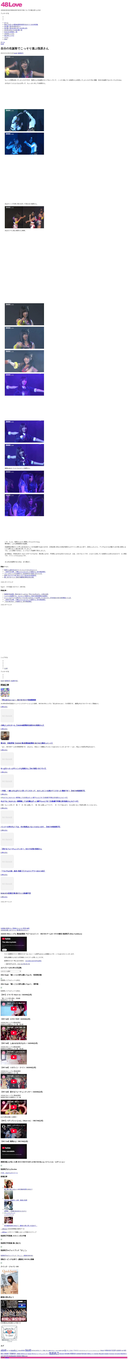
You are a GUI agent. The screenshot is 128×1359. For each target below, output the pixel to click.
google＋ (14, 1350)
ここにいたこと (9, 1214)
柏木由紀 (84, 1353)
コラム (6, 37)
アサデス (76, 1350)
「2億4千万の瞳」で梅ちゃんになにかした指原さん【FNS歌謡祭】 (25, 571)
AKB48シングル (9, 33)
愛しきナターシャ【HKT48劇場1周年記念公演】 (19, 577)
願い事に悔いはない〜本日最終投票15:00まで (18, 1189)
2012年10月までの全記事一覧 (13, 30)
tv (65, 1350)
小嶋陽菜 (18, 1353)
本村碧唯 (67, 1353)
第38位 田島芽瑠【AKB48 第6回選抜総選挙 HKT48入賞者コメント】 (27, 743)
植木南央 (96, 1353)
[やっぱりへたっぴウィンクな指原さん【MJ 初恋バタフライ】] (7, 765)
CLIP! (6, 668)
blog (7, 1350)
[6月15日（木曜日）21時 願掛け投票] (8, 1198)
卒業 (122, 1350)
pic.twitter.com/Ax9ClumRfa (33, 961)
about (5, 39)
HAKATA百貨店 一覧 (10, 32)
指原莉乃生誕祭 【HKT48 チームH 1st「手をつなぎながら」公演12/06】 (26, 594)
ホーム (6, 22)
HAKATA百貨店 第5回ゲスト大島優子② (16, 893)
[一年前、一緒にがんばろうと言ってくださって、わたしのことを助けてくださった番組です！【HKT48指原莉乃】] (7, 787)
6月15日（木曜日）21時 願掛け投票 (15, 1200)
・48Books (4, 1229)
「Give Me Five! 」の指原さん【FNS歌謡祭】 (18, 601)
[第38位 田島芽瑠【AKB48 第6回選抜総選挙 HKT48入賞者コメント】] (5, 739)
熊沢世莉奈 (111, 1353)
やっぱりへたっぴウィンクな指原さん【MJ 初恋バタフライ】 (24, 768)
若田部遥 (19, 1356)
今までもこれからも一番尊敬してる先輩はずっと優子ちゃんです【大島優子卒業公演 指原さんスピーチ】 (40, 801)
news (57, 1350)
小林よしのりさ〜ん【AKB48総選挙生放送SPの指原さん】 (22, 725)
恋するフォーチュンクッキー (40, 1353)
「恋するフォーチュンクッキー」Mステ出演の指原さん (21, 849)
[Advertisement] (15, 618)
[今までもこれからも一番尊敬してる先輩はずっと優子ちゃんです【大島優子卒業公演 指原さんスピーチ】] (34, 797)
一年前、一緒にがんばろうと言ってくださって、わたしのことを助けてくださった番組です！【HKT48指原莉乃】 (43, 791)
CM (9, 1350)
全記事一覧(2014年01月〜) (12, 26)
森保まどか (90, 1353)
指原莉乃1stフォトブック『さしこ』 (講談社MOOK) (17, 1255)
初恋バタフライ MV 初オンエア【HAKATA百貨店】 (20, 575)
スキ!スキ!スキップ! (83, 1350)
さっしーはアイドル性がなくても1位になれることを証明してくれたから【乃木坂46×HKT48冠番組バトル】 (37, 598)
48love (7, 1357)
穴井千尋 (5, 1356)
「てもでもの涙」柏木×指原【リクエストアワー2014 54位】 (23, 871)
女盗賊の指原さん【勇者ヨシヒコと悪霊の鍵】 (15, 928)
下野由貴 (102, 1350)
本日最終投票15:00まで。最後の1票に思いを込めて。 (20, 1225)
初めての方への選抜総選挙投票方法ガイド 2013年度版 (21, 24)
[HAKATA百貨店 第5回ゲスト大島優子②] (7, 889)
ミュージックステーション (94, 1350)
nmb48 (59, 1350)
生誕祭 (13, 681)
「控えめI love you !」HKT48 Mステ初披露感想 (18, 700)
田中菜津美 (117, 1353)
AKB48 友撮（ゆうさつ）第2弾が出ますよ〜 (14, 930)
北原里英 (118, 1350)
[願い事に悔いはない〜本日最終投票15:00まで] (8, 1187)
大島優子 (6, 1353)
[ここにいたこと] (9, 1213)
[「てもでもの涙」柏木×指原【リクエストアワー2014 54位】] (7, 867)
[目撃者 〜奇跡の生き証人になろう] (8, 1209)
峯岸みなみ (24, 1353)
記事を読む (4, 707)
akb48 (3, 1350)
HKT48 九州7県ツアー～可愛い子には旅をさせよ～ (43, 1350)
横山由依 (101, 1353)
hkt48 (15, 53)
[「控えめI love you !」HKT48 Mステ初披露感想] (5, 696)
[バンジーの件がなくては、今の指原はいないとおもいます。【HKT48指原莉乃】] (7, 823)
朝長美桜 (61, 1353)
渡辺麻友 (106, 1353)
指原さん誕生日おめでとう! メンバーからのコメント (20, 570)
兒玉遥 (113, 1350)
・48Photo (4, 1232)
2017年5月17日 (25, 964)
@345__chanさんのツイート (9, 1173)
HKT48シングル (9, 35)
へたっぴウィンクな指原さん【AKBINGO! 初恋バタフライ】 (23, 573)
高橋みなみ (24, 1356)
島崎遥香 (29, 1353)
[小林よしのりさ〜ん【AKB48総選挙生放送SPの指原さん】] (7, 722)
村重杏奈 (73, 1353)
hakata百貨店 (21, 1350)
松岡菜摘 (78, 1353)
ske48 (63, 1350)
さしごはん (70, 1350)
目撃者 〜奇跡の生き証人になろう (15, 1211)
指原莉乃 (20, 53)
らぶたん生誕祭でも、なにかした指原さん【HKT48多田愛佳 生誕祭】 (26, 596)
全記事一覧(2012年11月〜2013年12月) (15, 28)
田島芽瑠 (122, 1353)
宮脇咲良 (13, 1353)
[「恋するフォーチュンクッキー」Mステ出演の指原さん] (7, 845)
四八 (16, 681)
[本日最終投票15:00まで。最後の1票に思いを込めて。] (8, 1224)
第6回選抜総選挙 (12, 1356)
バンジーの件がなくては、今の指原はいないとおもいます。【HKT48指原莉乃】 (31, 827)
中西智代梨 (107, 1350)
